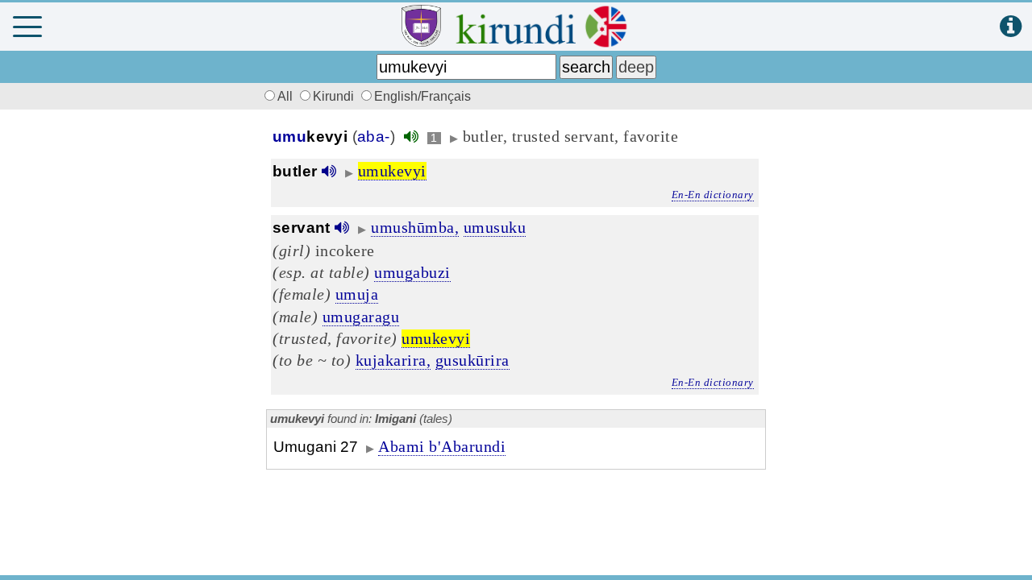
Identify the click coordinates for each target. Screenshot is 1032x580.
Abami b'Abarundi (442, 446)
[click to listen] (411, 136)
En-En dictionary (713, 194)
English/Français (422, 96)
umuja (357, 294)
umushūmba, (415, 227)
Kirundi (335, 96)
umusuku (495, 227)
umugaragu (361, 316)
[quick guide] (1011, 27)
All (286, 96)
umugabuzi (412, 272)
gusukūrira (472, 360)
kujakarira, (393, 360)
